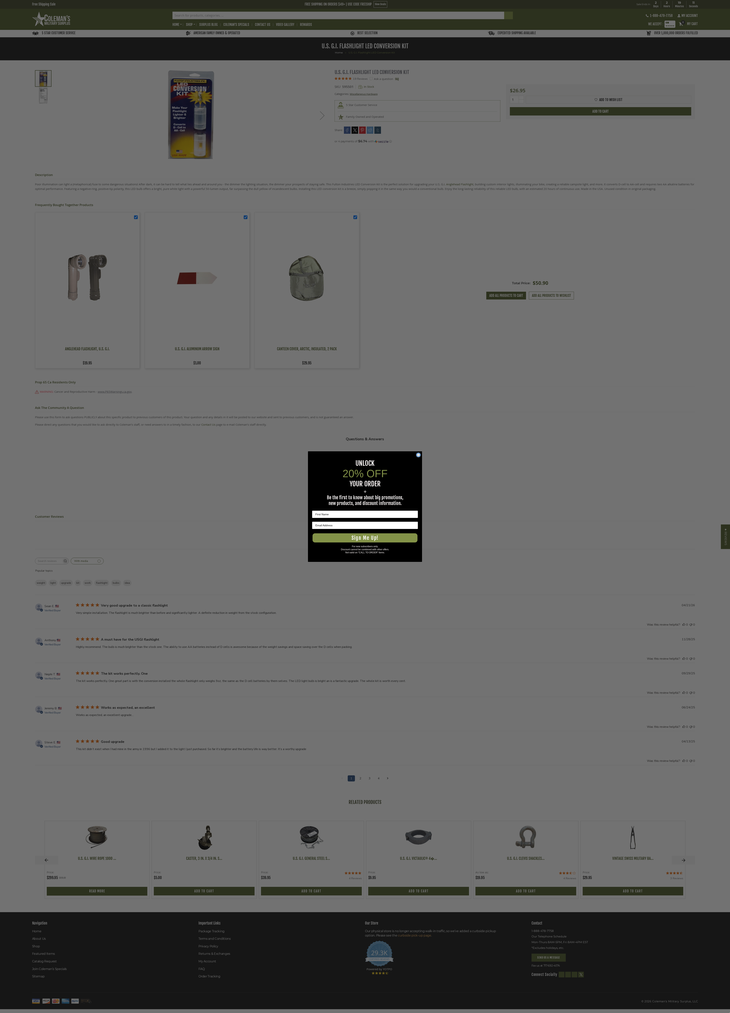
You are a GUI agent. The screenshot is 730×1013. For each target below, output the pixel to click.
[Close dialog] (418, 455)
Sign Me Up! (365, 538)
